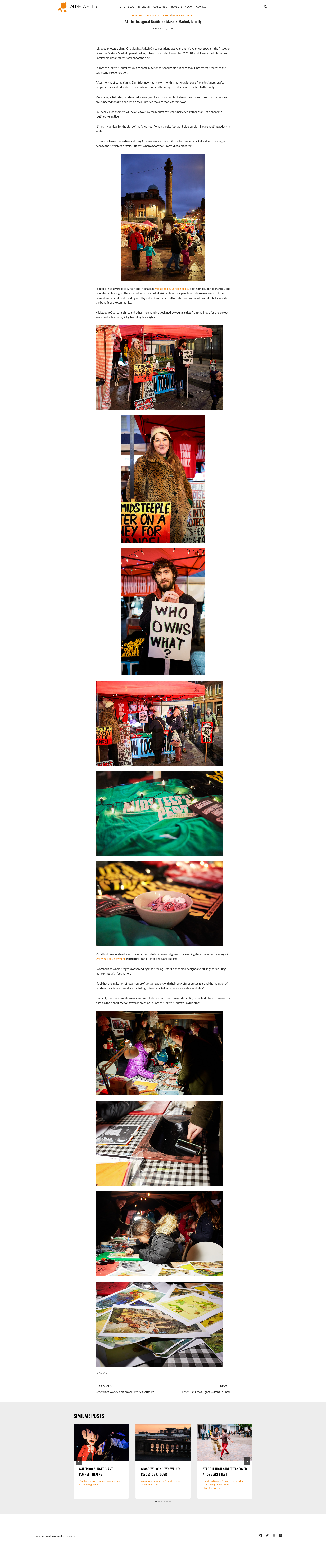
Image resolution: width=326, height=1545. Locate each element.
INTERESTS (144, 6)
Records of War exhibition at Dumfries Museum (125, 1389)
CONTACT (202, 6)
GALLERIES (160, 6)
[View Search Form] (265, 7)
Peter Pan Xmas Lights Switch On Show (206, 1389)
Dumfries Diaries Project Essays (151, 15)
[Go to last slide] (79, 1461)
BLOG (131, 6)
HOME (121, 6)
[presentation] (101, 1442)
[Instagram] (274, 1535)
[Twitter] (267, 1535)
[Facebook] (261, 1535)
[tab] (156, 1501)
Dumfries (102, 1373)
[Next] (247, 1461)
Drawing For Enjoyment (110, 958)
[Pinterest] (281, 1535)
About (189, 6)
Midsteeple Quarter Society (172, 288)
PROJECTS (176, 6)
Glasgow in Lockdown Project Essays (160, 1481)
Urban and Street (183, 15)
